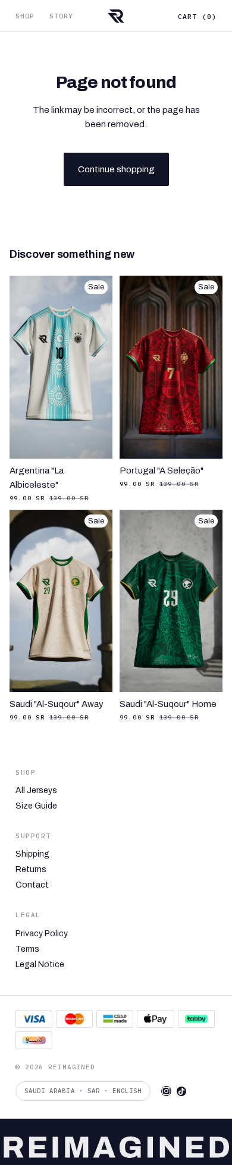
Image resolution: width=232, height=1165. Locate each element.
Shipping (32, 854)
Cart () (197, 16)
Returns (30, 870)
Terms (27, 949)
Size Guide (36, 806)
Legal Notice (39, 965)
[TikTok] (181, 1091)
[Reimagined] (115, 16)
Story (61, 15)
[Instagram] (166, 1091)
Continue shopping (116, 169)
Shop (25, 15)
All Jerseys (36, 791)
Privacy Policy (41, 934)
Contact (32, 885)
